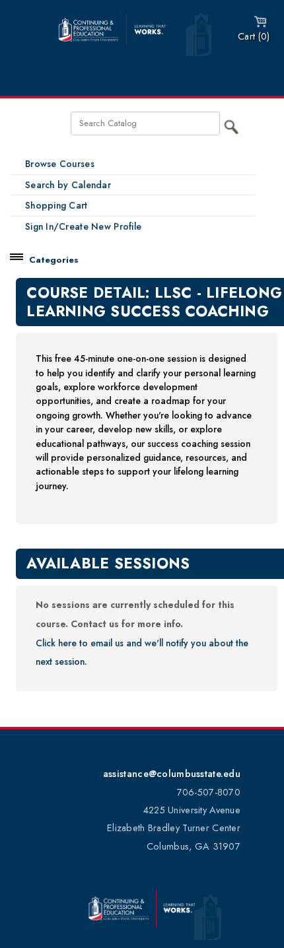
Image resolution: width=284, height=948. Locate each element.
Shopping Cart (56, 205)
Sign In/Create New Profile (83, 226)
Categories (54, 260)
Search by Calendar (68, 184)
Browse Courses (59, 163)
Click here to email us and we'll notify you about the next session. (142, 652)
